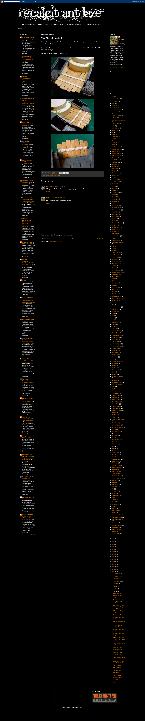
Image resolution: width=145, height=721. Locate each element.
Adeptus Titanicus (117, 115)
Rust (113, 446)
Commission (115, 192)
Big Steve (49, 186)
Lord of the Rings (117, 346)
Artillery (114, 134)
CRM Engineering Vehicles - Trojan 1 (119, 639)
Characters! (25, 182)
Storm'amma (115, 480)
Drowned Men (116, 236)
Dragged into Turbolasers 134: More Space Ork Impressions (28, 103)
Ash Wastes (115, 137)
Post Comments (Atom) (55, 241)
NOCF (113, 372)
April (115, 682)
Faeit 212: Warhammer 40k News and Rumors (27, 220)
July (115, 586)
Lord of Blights (116, 341)
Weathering (115, 523)
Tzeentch (114, 502)
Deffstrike (114, 225)
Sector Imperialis (26, 437)
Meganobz (115, 357)
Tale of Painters (27, 56)
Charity (114, 186)
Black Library (115, 160)
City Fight (114, 190)
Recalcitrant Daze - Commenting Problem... (118, 601)
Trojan (113, 497)
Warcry (114, 513)
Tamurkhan (115, 486)
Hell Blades (115, 294)
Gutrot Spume (116, 287)
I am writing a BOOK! (27, 401)
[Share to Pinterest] (68, 173)
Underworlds (115, 504)
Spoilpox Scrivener (117, 478)
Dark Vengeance (116, 214)
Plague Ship (115, 404)
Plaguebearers (116, 408)
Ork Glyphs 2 (117, 667)
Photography (115, 393)
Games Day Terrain (117, 261)
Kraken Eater (115, 333)
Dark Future (115, 212)
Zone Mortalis (116, 534)
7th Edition (115, 105)
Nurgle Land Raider (117, 376)
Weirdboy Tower (116, 525)
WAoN (58, 175)
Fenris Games (116, 252)
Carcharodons (116, 173)
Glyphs (114, 265)
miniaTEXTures (26, 417)
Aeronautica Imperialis (118, 120)
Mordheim (115, 368)
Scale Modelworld (117, 457)
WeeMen (24, 76)
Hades (114, 289)
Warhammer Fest (117, 517)
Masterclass (115, 352)
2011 (113, 571)
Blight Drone (115, 162)
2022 (113, 544)
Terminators (115, 491)
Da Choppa (115, 205)
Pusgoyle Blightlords (118, 419)
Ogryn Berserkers (117, 384)
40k (113, 103)
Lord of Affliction (116, 339)
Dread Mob (115, 229)
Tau (113, 489)
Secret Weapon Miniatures (116, 462)
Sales (113, 448)
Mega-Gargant (116, 354)
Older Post (100, 238)
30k (113, 97)
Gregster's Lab (116, 274)
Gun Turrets (115, 283)
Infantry (114, 313)
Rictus (48, 198)
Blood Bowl (115, 168)
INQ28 (24, 280)
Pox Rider (115, 415)
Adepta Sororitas (116, 110)
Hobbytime (25, 436)
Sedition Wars (116, 465)
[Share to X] (64, 173)
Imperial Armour (116, 307)
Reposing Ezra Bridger (28, 39)
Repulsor (114, 429)
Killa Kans (115, 328)
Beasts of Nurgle (116, 153)
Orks (113, 386)
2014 (113, 564)
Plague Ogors (116, 399)
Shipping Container (117, 467)
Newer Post (45, 238)
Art (112, 132)
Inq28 (113, 315)
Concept (114, 197)
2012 (113, 569)
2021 (113, 546)
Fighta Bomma (116, 255)
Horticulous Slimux (117, 298)
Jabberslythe (115, 322)
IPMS (113, 318)
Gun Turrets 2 (117, 670)
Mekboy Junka (116, 361)
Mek (113, 359)
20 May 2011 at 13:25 (59, 198)
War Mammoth (116, 510)
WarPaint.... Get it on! (28, 497)
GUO (113, 285)
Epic (113, 246)
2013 (113, 566)
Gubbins (114, 281)
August (116, 583)
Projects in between (27, 499)
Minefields (115, 363)
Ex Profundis (26, 379)
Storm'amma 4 (117, 647)
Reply (48, 191)
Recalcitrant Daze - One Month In (118, 661)
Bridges (114, 171)
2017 (113, 556)
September (117, 581)
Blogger (80, 707)
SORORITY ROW (27, 244)
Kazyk (113, 326)
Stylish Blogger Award (117, 626)
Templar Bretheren (27, 321)
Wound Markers (116, 529)
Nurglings (114, 380)
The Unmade (115, 495)
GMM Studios (26, 122)
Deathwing (115, 218)
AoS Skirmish (116, 128)
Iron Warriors (115, 320)
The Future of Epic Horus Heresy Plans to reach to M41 (28, 225)
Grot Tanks (115, 276)
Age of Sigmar (116, 123)
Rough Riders (116, 439)
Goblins (114, 268)
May (115, 591)
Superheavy (53, 175)
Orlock (113, 389)
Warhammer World (117, 519)
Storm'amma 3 (117, 649)
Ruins (113, 442)
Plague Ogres (116, 402)
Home (20, 28)
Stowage (114, 482)
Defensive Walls (116, 223)
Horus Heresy (116, 300)
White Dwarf (115, 527)
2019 (113, 551)
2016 (113, 559)
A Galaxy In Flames (28, 319)
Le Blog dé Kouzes (27, 180)
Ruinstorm (115, 444)
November (117, 576)
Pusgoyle (114, 417)
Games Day (115, 259)
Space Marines (116, 473)
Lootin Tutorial (116, 337)
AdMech (114, 118)
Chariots (114, 184)
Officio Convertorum (28, 242)
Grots (113, 279)
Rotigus (114, 437)
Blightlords (115, 166)
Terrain (114, 493)
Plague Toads (116, 406)
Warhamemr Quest (117, 515)
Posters (114, 412)
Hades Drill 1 (117, 615)
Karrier (114, 324)
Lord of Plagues (116, 344)
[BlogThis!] (62, 173)
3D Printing (115, 101)
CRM (113, 203)
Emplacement (116, 240)
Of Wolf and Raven (27, 297)
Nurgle (47, 175)
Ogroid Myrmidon (117, 382)
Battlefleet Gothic (117, 149)
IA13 (113, 302)
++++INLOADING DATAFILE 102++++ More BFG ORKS (27, 518)
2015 (113, 561)
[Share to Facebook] (66, 173)
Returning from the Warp (28, 281)
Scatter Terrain (116, 459)
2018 (113, 554)
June (115, 588)
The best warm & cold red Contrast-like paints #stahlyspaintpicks (28, 59)
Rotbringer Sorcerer (117, 431)
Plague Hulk (115, 397)
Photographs (115, 391)
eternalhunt (25, 141)
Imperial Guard (116, 311)
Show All (33, 534)
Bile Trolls (115, 158)
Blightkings (115, 164)
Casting (114, 175)
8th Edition (115, 107)
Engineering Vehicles (118, 242)
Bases (113, 145)
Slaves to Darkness (117, 469)
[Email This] (60, 173)
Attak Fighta (115, 142)
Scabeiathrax (115, 452)
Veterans (114, 506)
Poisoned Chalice (117, 410)
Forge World (115, 257)
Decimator (115, 221)
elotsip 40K (25, 359)
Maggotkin (115, 350)
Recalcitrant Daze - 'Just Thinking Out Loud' (118, 607)
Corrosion (115, 201)
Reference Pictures (117, 427)
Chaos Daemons (117, 179)
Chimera (114, 188)
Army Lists (115, 130)
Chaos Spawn (116, 181)
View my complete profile (117, 67)
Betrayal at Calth (116, 155)
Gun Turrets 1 (117, 672)
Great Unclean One (117, 272)
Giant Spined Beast (117, 263)
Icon (113, 305)
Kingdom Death (116, 331)
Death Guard (115, 216)
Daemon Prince (116, 208)
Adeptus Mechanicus (118, 112)
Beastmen (115, 151)
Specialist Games (117, 476)
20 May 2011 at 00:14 (59, 186)
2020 (113, 549)
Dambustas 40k (116, 210)
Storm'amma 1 (117, 654)
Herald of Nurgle (116, 296)
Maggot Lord (115, 348)
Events (114, 248)
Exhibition (115, 250)
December (117, 573)
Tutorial (114, 500)
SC (113, 450)
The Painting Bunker (28, 477)
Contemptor (115, 199)
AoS (113, 126)
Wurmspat (115, 531)
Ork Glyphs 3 (117, 665)
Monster (114, 365)
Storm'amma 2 (117, 652)
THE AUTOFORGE (27, 514)
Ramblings (115, 423)
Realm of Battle (116, 425)
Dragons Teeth (116, 227)
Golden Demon (116, 270)
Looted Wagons (116, 335)
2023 (113, 541)
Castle (113, 177)
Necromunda (115, 370)
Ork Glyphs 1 (117, 675)
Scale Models (116, 455)
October (116, 578)
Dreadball (115, 231)
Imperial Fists (115, 309)
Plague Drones (116, 395)
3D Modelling (116, 99)
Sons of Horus (116, 471)
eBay (113, 238)
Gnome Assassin (26, 163)
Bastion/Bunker (116, 147)
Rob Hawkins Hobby (28, 37)
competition (115, 194)
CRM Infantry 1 (117, 593)
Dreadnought (115, 234)
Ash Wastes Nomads (118, 139)
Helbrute (114, 292)
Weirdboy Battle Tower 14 (117, 678)
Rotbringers (115, 435)
